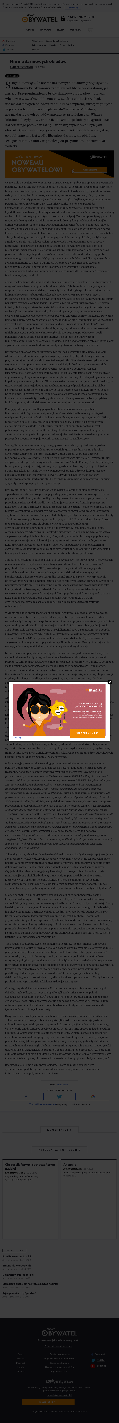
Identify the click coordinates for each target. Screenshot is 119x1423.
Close (110, 682)
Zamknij (17, 737)
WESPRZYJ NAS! (87, 733)
